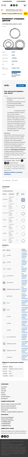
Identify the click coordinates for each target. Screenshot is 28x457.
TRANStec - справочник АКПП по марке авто (12, 411)
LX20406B (24, 328)
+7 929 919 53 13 (5, 423)
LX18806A (24, 314)
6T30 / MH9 (14, 61)
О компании (4, 386)
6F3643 (24, 294)
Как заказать (4, 398)
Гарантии (3, 394)
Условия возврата (5, 396)
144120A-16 (5, 212)
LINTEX (13, 52)
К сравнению (7, 180)
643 (23, 287)
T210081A (24, 253)
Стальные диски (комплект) (25, 297)
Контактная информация (7, 417)
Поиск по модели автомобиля (8, 406)
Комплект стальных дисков (24, 256)
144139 (23, 260)
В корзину (21, 85)
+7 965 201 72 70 (6, 425)
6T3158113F (5, 199)
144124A (4, 219)
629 (23, 273)
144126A (4, 226)
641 (22, 266)
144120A (4, 206)
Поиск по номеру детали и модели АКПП (11, 404)
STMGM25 (24, 280)
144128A (4, 233)
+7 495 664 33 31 (6, 421)
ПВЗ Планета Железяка (18, 149)
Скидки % (3, 388)
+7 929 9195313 (21, 1)
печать (16, 180)
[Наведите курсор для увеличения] (14, 39)
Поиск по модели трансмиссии (8, 408)
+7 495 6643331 (7, 1)
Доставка (3, 390)
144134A (4, 240)
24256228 (24, 334)
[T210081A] (23, 199)
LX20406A (24, 321)
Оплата (3, 392)
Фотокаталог (4, 409)
